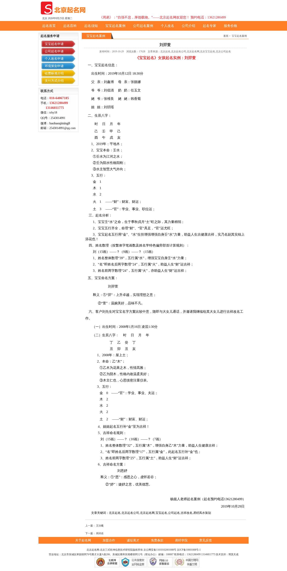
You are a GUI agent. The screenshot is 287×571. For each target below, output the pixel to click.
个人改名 (167, 26)
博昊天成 (233, 554)
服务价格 (230, 26)
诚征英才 (133, 540)
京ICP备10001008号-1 (189, 549)
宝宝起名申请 (54, 44)
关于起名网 (83, 540)
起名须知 (91, 26)
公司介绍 (188, 26)
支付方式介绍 (54, 80)
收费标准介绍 (54, 73)
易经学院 (181, 540)
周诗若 (100, 533)
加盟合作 (109, 540)
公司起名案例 (143, 26)
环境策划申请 (54, 66)
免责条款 (157, 540)
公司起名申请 (54, 51)
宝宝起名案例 (115, 26)
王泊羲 (100, 525)
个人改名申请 (54, 58)
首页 (225, 35)
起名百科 (70, 26)
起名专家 (209, 26)
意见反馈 (205, 540)
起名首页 (49, 26)
